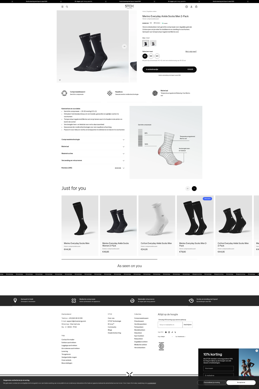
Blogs (110, 330)
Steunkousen (139, 321)
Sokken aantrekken (69, 343)
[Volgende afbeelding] (124, 46)
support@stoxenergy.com (76, 321)
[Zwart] (145, 43)
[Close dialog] (257, 350)
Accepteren (241, 382)
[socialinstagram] (169, 332)
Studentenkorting (114, 333)
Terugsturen (66, 354)
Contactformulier (68, 340)
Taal (176, 336)
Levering (65, 351)
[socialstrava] (175, 332)
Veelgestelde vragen (69, 357)
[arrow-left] (188, 188)
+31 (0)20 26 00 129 (75, 318)
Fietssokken (138, 327)
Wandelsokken (139, 330)
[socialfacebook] (166, 332)
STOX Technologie (114, 321)
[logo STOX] (129, 7)
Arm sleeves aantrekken (71, 348)
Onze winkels (66, 360)
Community (112, 327)
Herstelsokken (139, 348)
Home (144, 11)
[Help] (186, 7)
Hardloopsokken (140, 324)
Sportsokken (139, 336)
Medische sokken (140, 345)
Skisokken (138, 333)
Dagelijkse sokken (152, 11)
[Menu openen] (62, 6)
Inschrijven (188, 325)
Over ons (111, 318)
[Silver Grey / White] (153, 43)
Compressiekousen (141, 318)
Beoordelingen (67, 363)
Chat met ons (75, 324)
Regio (159, 336)
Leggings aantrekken (69, 345)
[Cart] (196, 6)
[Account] (191, 6)
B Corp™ (111, 324)
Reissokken (138, 339)
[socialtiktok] (172, 332)
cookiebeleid (151, 383)
